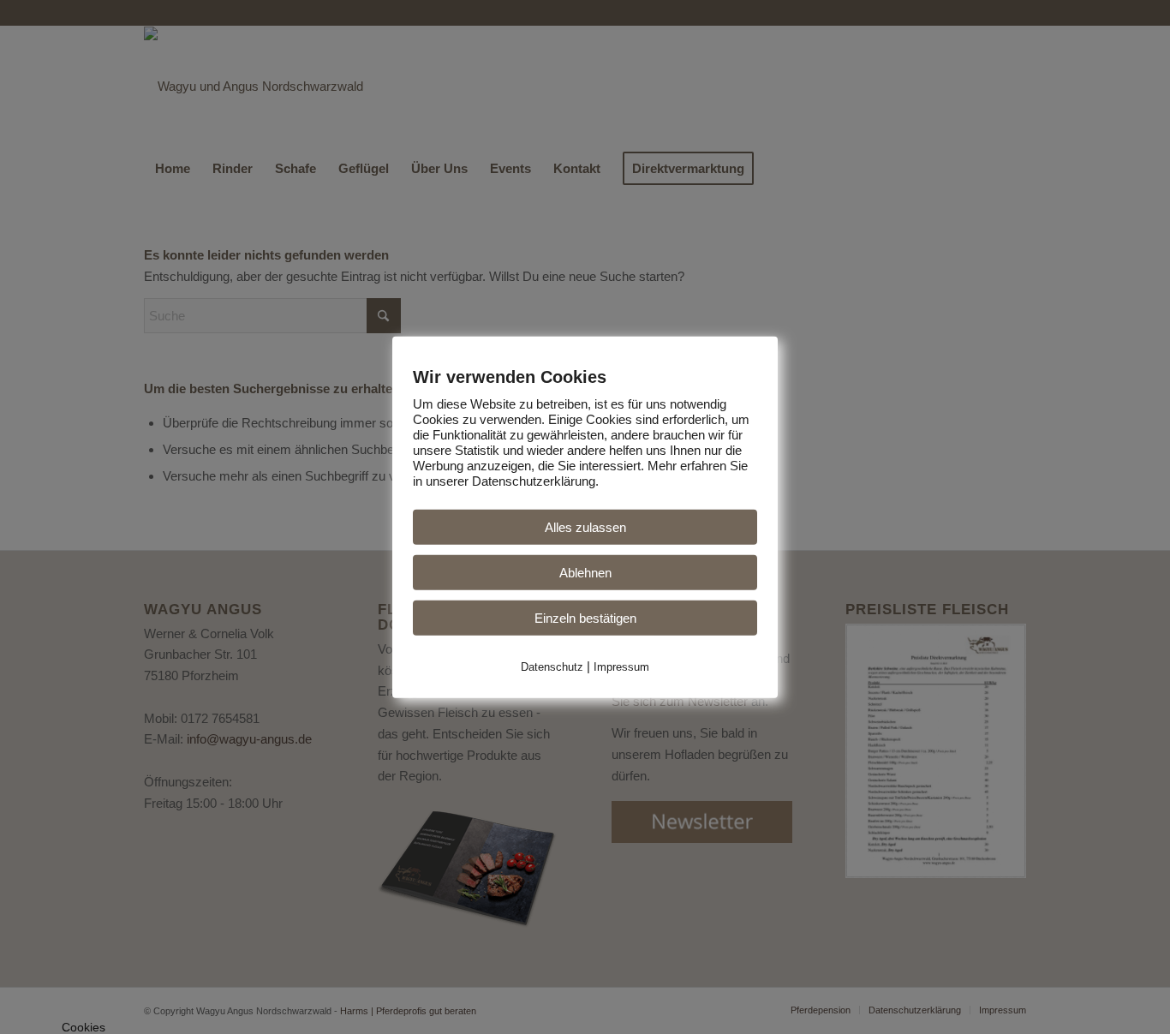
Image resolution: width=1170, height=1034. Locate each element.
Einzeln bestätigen (585, 617)
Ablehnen (585, 572)
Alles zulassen (585, 526)
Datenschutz (552, 666)
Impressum (621, 666)
